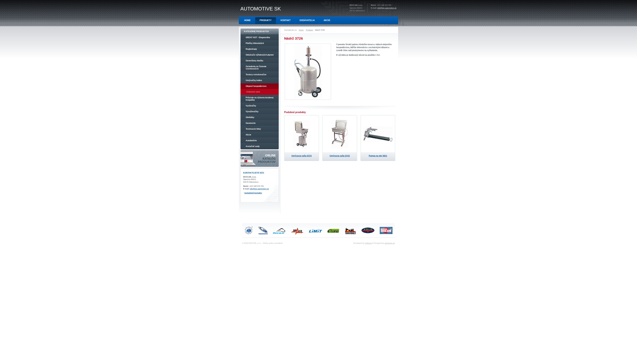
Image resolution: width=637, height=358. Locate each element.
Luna (334, 230)
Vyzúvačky (251, 106)
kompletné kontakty (253, 193)
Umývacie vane (253, 92)
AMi (249, 230)
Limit (315, 230)
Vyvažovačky (252, 111)
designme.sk (390, 243)
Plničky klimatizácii (255, 43)
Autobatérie (251, 140)
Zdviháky (250, 117)
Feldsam (368, 243)
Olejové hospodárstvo (256, 86)
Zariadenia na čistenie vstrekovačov (256, 67)
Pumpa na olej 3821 (378, 156)
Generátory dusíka (254, 61)
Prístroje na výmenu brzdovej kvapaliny (259, 98)
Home (301, 30)
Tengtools (352, 230)
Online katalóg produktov (260, 158)
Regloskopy (251, 49)
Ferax (279, 230)
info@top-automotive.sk (386, 8)
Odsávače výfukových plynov (260, 55)
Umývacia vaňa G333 (301, 156)
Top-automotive (262, 230)
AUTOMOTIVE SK (260, 8)
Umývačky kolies (254, 80)
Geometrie (251, 123)
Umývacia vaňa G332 (340, 156)
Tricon (385, 230)
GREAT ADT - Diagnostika (258, 37)
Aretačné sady (253, 146)
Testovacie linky (253, 129)
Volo (368, 230)
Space (297, 230)
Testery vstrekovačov (256, 74)
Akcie (248, 135)
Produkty (309, 30)
